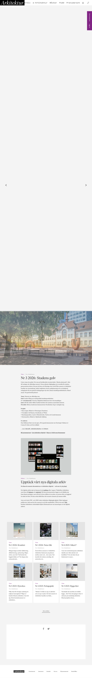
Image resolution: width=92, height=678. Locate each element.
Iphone (31, 492)
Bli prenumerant (89, 17)
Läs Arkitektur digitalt (39, 432)
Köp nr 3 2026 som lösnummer (56, 432)
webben (45, 490)
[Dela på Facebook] (43, 629)
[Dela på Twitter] (48, 629)
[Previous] (6, 185)
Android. (38, 492)
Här (66, 502)
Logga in (89, 26)
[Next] (85, 185)
